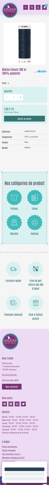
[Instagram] (17, 404)
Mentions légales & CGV (13, 457)
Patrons (14, 208)
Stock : (4, 83)
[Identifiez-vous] (38, 7)
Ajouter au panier (24, 118)
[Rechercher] (31, 7)
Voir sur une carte (10, 380)
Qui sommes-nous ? (11, 454)
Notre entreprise (9, 446)
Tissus (35, 208)
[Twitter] (23, 404)
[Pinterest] (10, 404)
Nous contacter (12, 386)
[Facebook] (4, 404)
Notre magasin (9, 450)
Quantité (8, 91)
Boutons (35, 233)
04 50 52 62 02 (9, 374)
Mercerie (14, 233)
